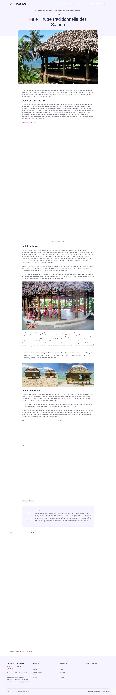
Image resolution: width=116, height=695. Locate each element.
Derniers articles (37, 667)
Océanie (62, 680)
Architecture (63, 667)
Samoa (58, 14)
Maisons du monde (59, 4)
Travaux (98, 4)
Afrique (62, 669)
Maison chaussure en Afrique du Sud (21, 651)
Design (71, 4)
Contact (35, 677)
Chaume (25, 500)
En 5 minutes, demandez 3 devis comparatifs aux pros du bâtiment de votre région (58, 10)
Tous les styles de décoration (94, 667)
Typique (31, 500)
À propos (35, 669)
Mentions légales (38, 672)
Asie (61, 674)
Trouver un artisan (38, 680)
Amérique (62, 672)
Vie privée (36, 674)
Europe (62, 677)
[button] (104, 4)
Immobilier (90, 4)
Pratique (80, 4)
